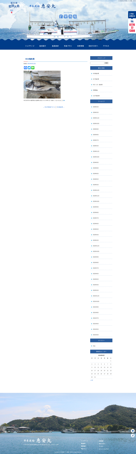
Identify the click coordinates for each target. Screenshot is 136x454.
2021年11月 (96, 296)
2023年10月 (96, 201)
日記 (94, 346)
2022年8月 (96, 262)
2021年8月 (96, 312)
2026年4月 (96, 107)
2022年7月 (96, 268)
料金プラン (68, 46)
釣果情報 (80, 46)
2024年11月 (96, 151)
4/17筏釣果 (96, 79)
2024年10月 (96, 157)
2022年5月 (96, 279)
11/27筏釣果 (96, 95)
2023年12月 (96, 190)
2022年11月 (96, 246)
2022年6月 (96, 273)
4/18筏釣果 (96, 73)
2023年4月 (96, 234)
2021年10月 (96, 301)
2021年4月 (96, 334)
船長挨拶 (55, 46)
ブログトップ (101, 58)
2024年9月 (96, 162)
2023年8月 (96, 212)
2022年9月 (96, 257)
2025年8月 (96, 134)
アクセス (106, 46)
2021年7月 (96, 318)
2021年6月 (96, 323)
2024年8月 (96, 168)
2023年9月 (96, 207)
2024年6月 (96, 173)
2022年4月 (96, 284)
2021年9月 (96, 307)
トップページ (30, 46)
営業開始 (95, 90)
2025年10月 (96, 123)
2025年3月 (96, 145)
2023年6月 (96, 223)
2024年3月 (96, 184)
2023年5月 (96, 229)
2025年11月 (96, 118)
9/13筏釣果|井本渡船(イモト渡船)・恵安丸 (127, 0)
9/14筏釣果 (60, 107)
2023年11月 (96, 196)
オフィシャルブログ (104, 449)
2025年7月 (96, 140)
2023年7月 (96, 218)
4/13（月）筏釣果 (98, 84)
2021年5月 (96, 329)
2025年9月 (96, 129)
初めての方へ (93, 46)
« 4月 (91, 380)
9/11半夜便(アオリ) (49, 107)
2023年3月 (96, 240)
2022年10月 (96, 251)
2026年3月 (96, 112)
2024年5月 (96, 179)
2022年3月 (96, 290)
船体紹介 (42, 46)
